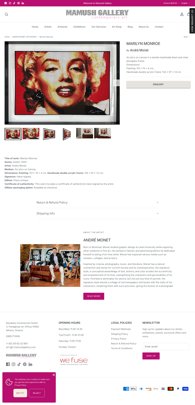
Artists (47, 26)
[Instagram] (10, 3)
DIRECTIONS (13, 336)
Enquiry (158, 84)
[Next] (116, 83)
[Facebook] (6, 3)
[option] (62, 83)
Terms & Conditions (121, 348)
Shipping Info (46, 213)
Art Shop (117, 26)
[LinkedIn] (23, 3)
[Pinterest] (18, 3)
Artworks (62, 26)
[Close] (53, 374)
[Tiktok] (14, 3)
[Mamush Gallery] (97, 14)
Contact (159, 26)
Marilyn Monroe (46, 37)
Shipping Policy (119, 333)
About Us (144, 26)
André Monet (139, 50)
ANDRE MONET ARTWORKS (24, 37)
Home (35, 26)
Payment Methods (121, 329)
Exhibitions (79, 26)
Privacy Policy (118, 338)
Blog (130, 26)
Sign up (151, 356)
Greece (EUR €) (170, 3)
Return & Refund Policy (52, 202)
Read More (93, 296)
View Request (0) (192, 21)
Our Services (99, 26)
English (184, 3)
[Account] (181, 14)
